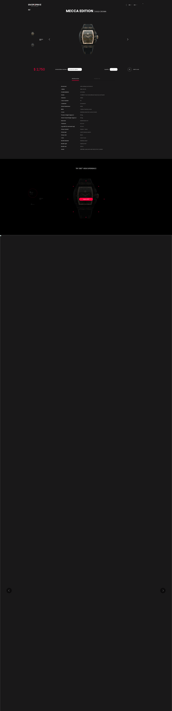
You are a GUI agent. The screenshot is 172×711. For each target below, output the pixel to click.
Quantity (106, 69)
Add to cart (136, 69)
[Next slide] (163, 590)
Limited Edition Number (61, 69)
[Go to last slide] (9, 590)
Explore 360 (86, 199)
